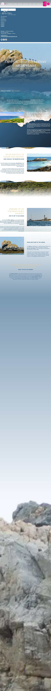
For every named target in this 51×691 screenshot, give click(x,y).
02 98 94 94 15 (4, 35)
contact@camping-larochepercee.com (9, 36)
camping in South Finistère (24, 99)
